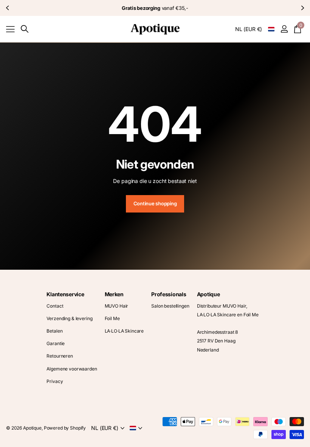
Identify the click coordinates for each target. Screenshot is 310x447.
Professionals (168, 294)
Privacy (54, 381)
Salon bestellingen (170, 306)
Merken (114, 294)
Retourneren (59, 356)
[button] (8, 8)
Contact (54, 306)
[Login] (284, 29)
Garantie (55, 343)
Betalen (54, 331)
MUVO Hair (117, 306)
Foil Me (112, 318)
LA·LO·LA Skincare (124, 331)
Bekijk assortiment (10, 29)
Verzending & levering (69, 318)
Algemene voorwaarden (71, 369)
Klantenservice (65, 294)
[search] (24, 29)
